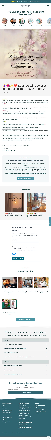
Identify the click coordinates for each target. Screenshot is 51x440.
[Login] (45, 5)
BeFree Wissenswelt (7, 417)
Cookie (4, 419)
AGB (3, 415)
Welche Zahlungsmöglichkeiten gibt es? (13, 374)
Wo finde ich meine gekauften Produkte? (13, 344)
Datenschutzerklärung (7, 410)
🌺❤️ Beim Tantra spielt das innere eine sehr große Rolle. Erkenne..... (14, 214)
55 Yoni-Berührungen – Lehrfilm (25, 291)
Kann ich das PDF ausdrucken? (11, 352)
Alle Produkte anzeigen (25, 319)
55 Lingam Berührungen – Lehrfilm (9, 291)
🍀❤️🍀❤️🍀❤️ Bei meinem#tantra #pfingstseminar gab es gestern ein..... (36, 215)
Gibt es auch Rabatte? (9, 369)
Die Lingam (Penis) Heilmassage (41, 291)
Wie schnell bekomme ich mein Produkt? (13, 365)
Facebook (4, 82)
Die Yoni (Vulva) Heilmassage (9, 312)
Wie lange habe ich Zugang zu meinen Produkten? (15, 348)
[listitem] (6, 150)
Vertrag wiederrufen (6, 422)
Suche (3, 405)
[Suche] (5, 5)
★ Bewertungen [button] (49, 221)
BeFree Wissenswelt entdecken (25, 178)
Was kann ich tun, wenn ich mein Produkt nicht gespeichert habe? (19, 357)
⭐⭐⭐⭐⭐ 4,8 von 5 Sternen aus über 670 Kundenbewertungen (26, 1)
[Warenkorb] (48, 5)
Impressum (4, 407)
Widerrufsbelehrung (6, 412)
